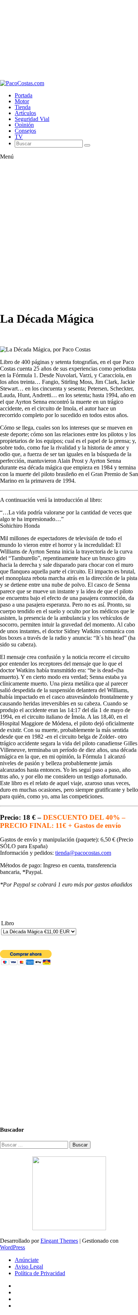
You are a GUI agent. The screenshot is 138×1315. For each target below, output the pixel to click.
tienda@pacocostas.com (83, 853)
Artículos (25, 113)
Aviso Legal (29, 1266)
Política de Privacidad (40, 1273)
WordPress (12, 1247)
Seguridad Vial (32, 119)
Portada (23, 95)
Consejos (25, 131)
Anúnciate (27, 1260)
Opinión (24, 125)
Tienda (23, 107)
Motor (22, 101)
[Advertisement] (69, 40)
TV (19, 136)
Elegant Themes (59, 1241)
